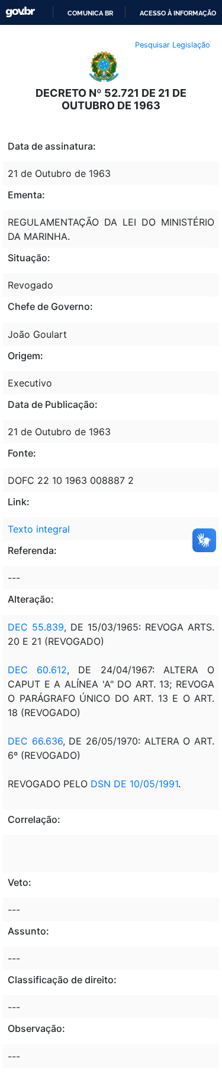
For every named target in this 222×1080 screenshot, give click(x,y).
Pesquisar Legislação (172, 44)
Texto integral (39, 529)
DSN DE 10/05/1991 (134, 784)
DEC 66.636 (35, 741)
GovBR (20, 12)
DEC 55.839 (36, 627)
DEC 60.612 (37, 670)
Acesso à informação (178, 13)
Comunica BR (90, 13)
